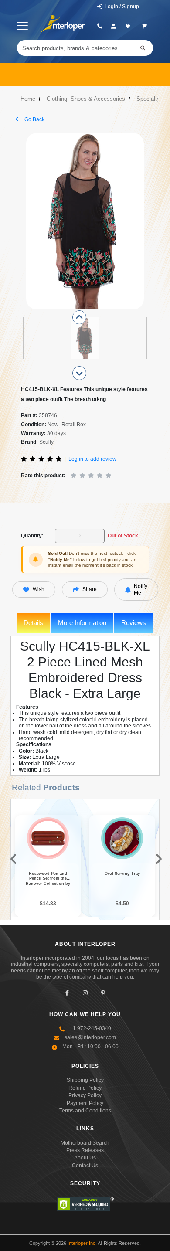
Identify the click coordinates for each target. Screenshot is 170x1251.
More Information (82, 622)
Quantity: (32, 536)
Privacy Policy (85, 1095)
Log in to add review (92, 459)
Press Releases (85, 1150)
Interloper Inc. (82, 1243)
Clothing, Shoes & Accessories (86, 98)
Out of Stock (123, 536)
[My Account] (113, 26)
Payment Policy (85, 1103)
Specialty (148, 98)
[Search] (143, 48)
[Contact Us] (99, 26)
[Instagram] (85, 993)
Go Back (33, 119)
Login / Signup (121, 6)
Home (27, 98)
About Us (85, 1158)
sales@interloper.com (90, 1037)
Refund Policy (85, 1088)
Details (33, 622)
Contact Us (85, 1166)
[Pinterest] (103, 993)
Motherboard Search (85, 1143)
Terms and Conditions (85, 1111)
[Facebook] (67, 993)
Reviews (133, 622)
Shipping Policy (85, 1080)
